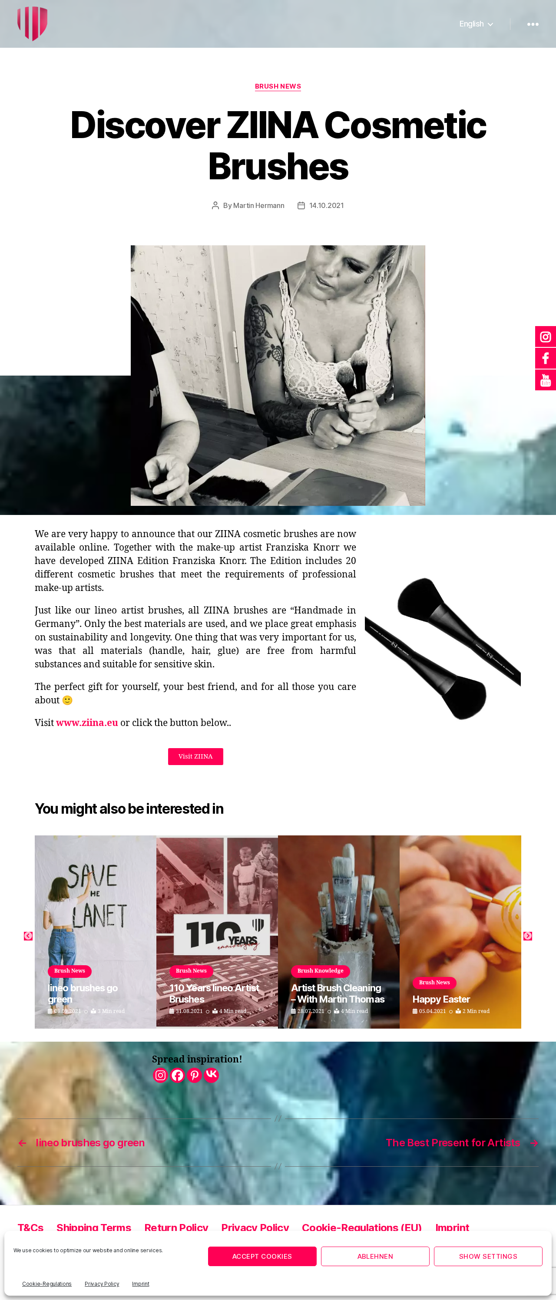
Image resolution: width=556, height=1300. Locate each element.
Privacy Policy (102, 1283)
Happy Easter (441, 999)
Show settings (488, 1256)
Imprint (140, 1283)
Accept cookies (262, 1256)
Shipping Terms (93, 1227)
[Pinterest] (194, 1075)
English (472, 23)
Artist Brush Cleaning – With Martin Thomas (337, 993)
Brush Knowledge (321, 971)
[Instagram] (160, 1075)
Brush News (278, 86)
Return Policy (176, 1227)
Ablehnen (375, 1256)
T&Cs (30, 1227)
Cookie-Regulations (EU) (362, 1227)
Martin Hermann (258, 205)
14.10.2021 (326, 205)
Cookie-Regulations (47, 1283)
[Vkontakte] (211, 1075)
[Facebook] (177, 1075)
